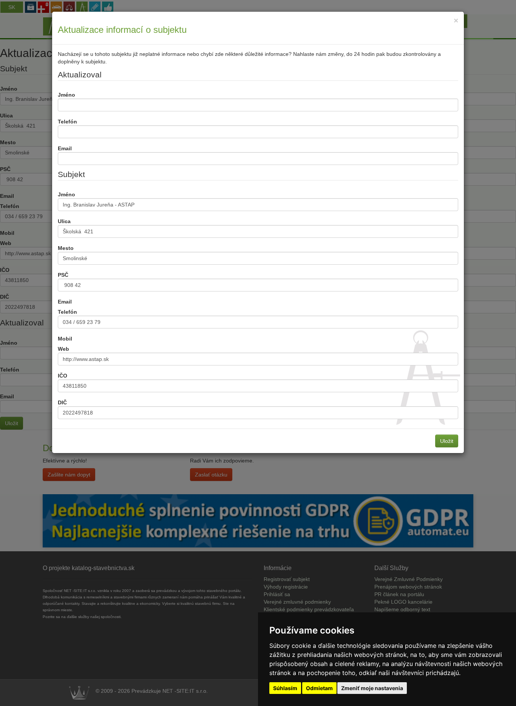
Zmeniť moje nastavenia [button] (372, 688)
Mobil (65, 339)
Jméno (66, 95)
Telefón (67, 122)
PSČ (63, 275)
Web (63, 349)
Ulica (64, 221)
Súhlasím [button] (285, 688)
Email (65, 148)
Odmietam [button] (319, 688)
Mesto (66, 248)
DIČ (62, 402)
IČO (62, 376)
